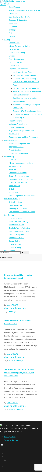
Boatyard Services (16, 147)
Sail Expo (12, 30)
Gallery (11, 33)
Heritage (12, 312)
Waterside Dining (15, 205)
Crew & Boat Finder (16, 127)
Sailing (7, 40)
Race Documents (16, 121)
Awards (12, 360)
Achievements (14, 186)
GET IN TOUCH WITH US (10, 425)
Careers (12, 36)
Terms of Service (11, 440)
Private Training (15, 244)
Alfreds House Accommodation (21, 163)
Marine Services (10, 140)
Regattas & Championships (19, 69)
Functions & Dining (11, 199)
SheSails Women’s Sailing (19, 228)
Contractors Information (18, 153)
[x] (5, 460)
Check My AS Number (17, 173)
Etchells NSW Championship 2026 (26, 111)
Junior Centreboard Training (20, 231)
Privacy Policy (10, 437)
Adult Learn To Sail (16, 225)
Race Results (14, 43)
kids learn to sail (15, 218)
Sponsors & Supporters (18, 20)
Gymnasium (13, 192)
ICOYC (11, 189)
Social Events (14, 7)
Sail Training (9, 215)
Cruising (12, 56)
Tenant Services (15, 150)
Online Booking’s (15, 202)
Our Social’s (14, 27)
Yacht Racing (14, 49)
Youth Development (16, 59)
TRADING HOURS (25, 425)
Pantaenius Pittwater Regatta (24, 75)
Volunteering (14, 134)
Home (2, 257)
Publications (13, 23)
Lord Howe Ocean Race (22, 72)
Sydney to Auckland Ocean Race (26, 88)
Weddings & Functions (18, 209)
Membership (9, 157)
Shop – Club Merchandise (19, 176)
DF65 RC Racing (15, 62)
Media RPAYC (12, 305)
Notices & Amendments (18, 124)
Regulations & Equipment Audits (21, 131)
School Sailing (14, 241)
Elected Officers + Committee (21, 179)
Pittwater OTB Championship (24, 79)
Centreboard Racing (17, 53)
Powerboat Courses (16, 238)
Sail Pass (12, 170)
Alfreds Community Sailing (19, 46)
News (6, 4)
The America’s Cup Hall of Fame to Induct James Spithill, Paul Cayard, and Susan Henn (19, 372)
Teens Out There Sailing (18, 222)
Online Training (15, 248)
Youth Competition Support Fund (21, 196)
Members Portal (15, 166)
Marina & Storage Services (19, 144)
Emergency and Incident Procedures (23, 137)
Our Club (12, 160)
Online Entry (14, 66)
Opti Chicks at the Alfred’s (19, 17)
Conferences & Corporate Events (22, 212)
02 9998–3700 (19, 2)
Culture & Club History (18, 183)
